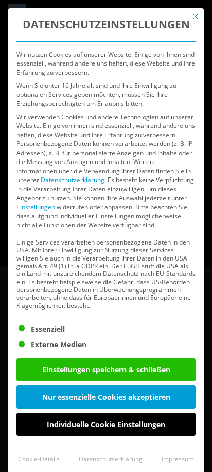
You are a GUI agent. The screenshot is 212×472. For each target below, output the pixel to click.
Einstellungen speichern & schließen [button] (106, 370)
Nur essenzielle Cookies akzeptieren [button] (106, 397)
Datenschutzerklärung (72, 179)
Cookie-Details (39, 458)
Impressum (178, 458)
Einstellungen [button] (35, 207)
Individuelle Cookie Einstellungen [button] (106, 424)
